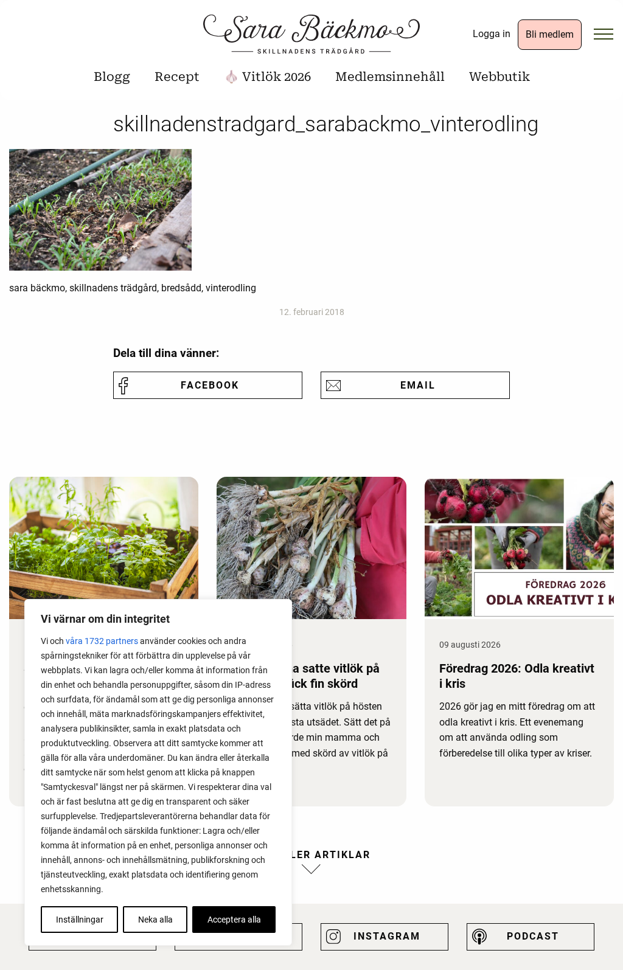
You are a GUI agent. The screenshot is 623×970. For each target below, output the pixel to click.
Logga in (491, 34)
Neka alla (155, 919)
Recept (177, 76)
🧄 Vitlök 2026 (267, 76)
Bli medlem (550, 34)
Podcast (533, 936)
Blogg (112, 76)
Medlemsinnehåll (390, 76)
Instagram (386, 936)
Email (418, 385)
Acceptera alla (234, 919)
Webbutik (499, 76)
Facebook (210, 385)
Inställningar (79, 919)
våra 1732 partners (102, 641)
